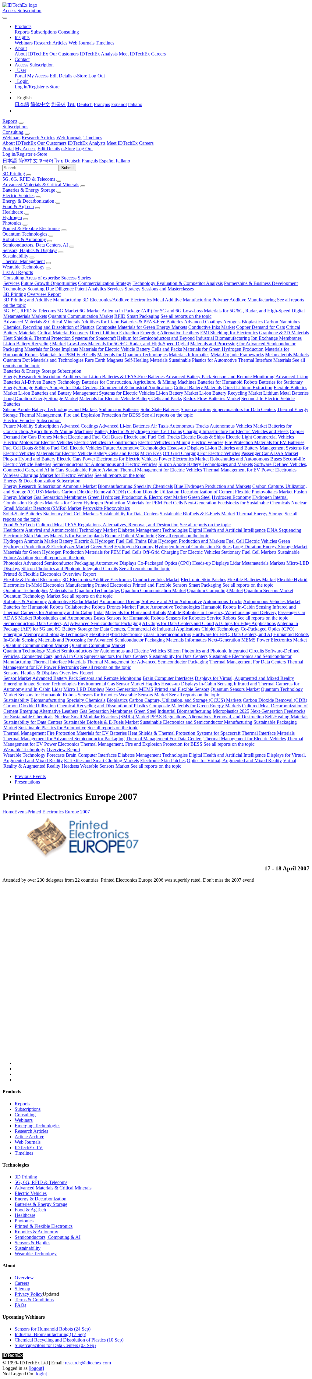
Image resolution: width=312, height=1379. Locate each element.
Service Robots (221, 617)
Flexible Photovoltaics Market (263, 491)
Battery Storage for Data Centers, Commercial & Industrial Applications (103, 387)
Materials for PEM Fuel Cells (68, 354)
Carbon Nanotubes (282, 321)
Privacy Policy (29, 1294)
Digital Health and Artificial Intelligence (227, 530)
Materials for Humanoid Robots (135, 612)
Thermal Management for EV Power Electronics (249, 469)
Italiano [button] (123, 160)
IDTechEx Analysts (99, 53)
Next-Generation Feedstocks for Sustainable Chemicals (237, 502)
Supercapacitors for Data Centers (244, 409)
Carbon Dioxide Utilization (153, 491)
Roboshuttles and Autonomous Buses (246, 458)
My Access (37, 75)
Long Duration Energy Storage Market (40, 398)
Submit (67, 167)
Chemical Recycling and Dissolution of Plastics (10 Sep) (69, 1339)
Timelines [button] (92, 137)
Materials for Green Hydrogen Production (223, 349)
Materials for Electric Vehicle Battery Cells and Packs (130, 349)
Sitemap (22, 1288)
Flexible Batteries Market (251, 579)
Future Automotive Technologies (134, 447)
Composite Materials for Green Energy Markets (141, 327)
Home (8, 811)
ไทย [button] (59, 160)
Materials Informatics (189, 354)
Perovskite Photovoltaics (106, 508)
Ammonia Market (79, 486)
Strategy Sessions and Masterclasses (159, 288)
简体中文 (40, 104)
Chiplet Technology (220, 628)
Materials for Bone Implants (51, 349)
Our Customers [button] (51, 143)
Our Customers (64, 53)
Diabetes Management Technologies (153, 530)
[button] (23, 26)
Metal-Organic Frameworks (237, 354)
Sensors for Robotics (186, 617)
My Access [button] (25, 148)
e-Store (80, 75)
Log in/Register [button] (17, 154)
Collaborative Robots (85, 607)
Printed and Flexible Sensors (160, 585)
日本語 (22, 104)
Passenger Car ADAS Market (269, 453)
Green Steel (199, 497)
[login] (40, 1373)
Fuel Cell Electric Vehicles (76, 447)
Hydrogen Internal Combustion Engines (193, 546)
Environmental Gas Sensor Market (111, 683)
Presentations (27, 781)
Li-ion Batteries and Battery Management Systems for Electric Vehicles (86, 393)
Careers (158, 53)
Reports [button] (9, 121)
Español (119, 104)
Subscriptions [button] (15, 126)
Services (11, 283)
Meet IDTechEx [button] (122, 143)
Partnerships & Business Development (261, 283)
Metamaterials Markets (25, 316)
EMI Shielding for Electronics (229, 332)
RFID (120, 316)
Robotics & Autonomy (24, 239)
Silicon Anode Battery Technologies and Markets (50, 409)
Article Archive (29, 1136)
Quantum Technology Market (31, 596)
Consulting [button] (12, 132)
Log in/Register (29, 86)
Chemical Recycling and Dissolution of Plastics (48, 327)
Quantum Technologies (24, 233)
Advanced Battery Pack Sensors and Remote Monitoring (220, 376)
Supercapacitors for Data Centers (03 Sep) (55, 1345)
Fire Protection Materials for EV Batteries (264, 442)
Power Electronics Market (184, 458)
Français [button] (90, 160)
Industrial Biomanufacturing (223, 338)
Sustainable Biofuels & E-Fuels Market (197, 513)
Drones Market (52, 436)
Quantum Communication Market (80, 316)
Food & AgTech (18, 206)
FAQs (20, 1305)
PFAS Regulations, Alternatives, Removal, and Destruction (122, 524)
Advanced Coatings (203, 321)
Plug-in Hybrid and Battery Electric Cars (42, 458)
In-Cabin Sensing (254, 607)
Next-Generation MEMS (232, 639)
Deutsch (85, 104)
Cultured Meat (50, 524)
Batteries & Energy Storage (28, 190)
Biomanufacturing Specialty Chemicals (135, 486)
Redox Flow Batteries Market (211, 398)
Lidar (235, 563)
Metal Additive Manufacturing (182, 299)
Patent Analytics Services (99, 288)
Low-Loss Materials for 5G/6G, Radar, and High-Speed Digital (244, 310)
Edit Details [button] (48, 148)
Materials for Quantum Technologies (132, 354)
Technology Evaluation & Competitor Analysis (178, 283)
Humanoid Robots (218, 607)
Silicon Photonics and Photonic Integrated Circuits (69, 568)
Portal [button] (8, 148)
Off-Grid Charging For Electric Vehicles (201, 453)
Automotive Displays (115, 563)
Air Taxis (159, 425)
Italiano (135, 104)
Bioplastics (252, 321)
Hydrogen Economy (231, 497)
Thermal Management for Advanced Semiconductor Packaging (147, 661)
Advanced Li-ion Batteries (124, 425)
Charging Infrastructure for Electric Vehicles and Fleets (236, 431)
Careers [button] (146, 143)
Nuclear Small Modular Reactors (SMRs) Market (102, 716)
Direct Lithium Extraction (114, 332)
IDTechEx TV (29, 1147)
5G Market (67, 310)
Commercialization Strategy (104, 283)
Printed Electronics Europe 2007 (58, 811)
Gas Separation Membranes (60, 497)
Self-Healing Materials (146, 360)
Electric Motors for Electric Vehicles (38, 442)
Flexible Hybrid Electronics (115, 634)
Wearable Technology (23, 266)
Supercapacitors (196, 409)
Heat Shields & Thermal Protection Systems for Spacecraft (59, 338)
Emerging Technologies (37, 1125)
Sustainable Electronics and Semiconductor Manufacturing (196, 722)
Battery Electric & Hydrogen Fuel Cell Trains (138, 431)
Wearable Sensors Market (143, 694)
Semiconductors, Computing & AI (47, 1237)
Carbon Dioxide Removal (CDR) (94, 491)
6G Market (90, 310)
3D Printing (13, 173)
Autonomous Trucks (189, 425)
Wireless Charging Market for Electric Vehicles (48, 475)
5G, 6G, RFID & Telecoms (28, 179)
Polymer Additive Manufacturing (244, 299)
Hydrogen (12, 217)
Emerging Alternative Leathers (169, 332)
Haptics (152, 683)
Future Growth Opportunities (49, 283)
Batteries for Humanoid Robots (227, 382)
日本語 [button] (9, 160)
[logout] (36, 1368)
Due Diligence (60, 288)
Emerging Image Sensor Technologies (39, 683)
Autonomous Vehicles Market (238, 425)
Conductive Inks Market (211, 327)
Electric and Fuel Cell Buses (95, 436)
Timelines (105, 42)
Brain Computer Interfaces (168, 678)
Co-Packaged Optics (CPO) (164, 563)
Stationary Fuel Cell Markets (70, 513)
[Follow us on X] (162, 977)
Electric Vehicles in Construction (105, 442)
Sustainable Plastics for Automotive (203, 360)
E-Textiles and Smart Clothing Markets (101, 760)
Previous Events (30, 776)
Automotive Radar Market (73, 601)
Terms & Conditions (34, 1299)
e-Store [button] (68, 148)
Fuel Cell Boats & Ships (26, 447)
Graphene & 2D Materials (284, 332)
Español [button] (107, 160)
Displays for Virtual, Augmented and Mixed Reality (244, 678)
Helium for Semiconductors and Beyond (156, 338)
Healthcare (12, 212)
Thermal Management (23, 261)
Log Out (96, 75)
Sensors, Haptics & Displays (29, 250)
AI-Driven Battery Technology (50, 382)
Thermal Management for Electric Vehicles (161, 469)
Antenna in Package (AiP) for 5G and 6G (141, 310)
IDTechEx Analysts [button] (86, 143)
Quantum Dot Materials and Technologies (43, 360)
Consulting (68, 31)
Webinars (24, 42)
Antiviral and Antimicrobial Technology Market (71, 530)
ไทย (71, 104)
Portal (20, 75)
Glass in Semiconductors (167, 634)
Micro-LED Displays (83, 689)
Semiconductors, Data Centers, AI (35, 244)
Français (102, 104)
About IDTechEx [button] (19, 143)
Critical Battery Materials (198, 387)
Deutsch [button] (72, 160)
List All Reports (17, 272)
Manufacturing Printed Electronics (98, 585)
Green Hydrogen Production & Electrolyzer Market (137, 497)
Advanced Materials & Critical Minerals (40, 184)
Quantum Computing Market (215, 590)
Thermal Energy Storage (259, 513)
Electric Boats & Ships (203, 436)
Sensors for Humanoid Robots (135, 617)
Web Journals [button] (69, 137)
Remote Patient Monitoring (131, 535)
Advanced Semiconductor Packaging (58, 563)
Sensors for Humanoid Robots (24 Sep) (52, 1328)
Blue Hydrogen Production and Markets (212, 486)
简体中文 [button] (28, 160)
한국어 (58, 104)
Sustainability (15, 255)
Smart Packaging (143, 316)
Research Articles (50, 42)
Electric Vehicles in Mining (164, 442)
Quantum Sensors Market (268, 590)
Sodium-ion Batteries (119, 409)
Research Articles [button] (38, 137)
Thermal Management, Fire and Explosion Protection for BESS (80, 415)
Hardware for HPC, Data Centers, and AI (232, 634)
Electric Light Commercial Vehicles (260, 436)
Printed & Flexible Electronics (31, 228)
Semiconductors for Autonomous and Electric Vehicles (104, 464)
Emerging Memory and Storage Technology (45, 634)
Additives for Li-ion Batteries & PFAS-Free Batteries (132, 321)
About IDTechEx (31, 53)
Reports (22, 31)
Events (20, 811)
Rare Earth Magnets (104, 360)
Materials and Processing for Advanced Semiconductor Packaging (101, 639)
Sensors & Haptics (32, 1242)
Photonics (11, 223)
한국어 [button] (46, 160)
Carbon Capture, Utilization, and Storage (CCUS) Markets (185, 700)
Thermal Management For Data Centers (247, 661)
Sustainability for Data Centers (129, 513)
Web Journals (81, 42)
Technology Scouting (23, 288)
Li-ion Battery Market (177, 393)
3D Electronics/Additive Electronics (117, 299)
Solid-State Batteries (159, 409)
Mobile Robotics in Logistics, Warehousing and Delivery (222, 612)
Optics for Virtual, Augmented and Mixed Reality (234, 760)
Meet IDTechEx (134, 53)
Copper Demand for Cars (260, 327)
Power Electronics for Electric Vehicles (120, 458)
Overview (24, 1277)
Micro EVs (150, 453)
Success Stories (76, 277)
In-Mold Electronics (45, 585)
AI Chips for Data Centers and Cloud (178, 623)
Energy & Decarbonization (28, 201)
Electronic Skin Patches (26, 535)
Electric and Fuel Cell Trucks (152, 436)
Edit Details (61, 75)
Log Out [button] (84, 148)
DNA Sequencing (284, 530)
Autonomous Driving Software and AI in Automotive (150, 601)
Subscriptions (44, 31)
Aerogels (231, 321)
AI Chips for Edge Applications (245, 623)
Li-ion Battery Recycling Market (34, 343)
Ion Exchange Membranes (276, 338)
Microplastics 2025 (231, 711)
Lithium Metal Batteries (286, 393)
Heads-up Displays (185, 447)
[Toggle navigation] (4, 18)
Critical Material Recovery (62, 332)
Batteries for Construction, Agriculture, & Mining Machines (139, 382)
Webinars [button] (11, 137)
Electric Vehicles (18, 195)
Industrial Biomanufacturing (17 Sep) (50, 1334)
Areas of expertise (42, 277)
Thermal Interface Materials (264, 360)
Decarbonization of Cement (207, 491)
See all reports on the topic (186, 316)
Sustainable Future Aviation (92, 469)
